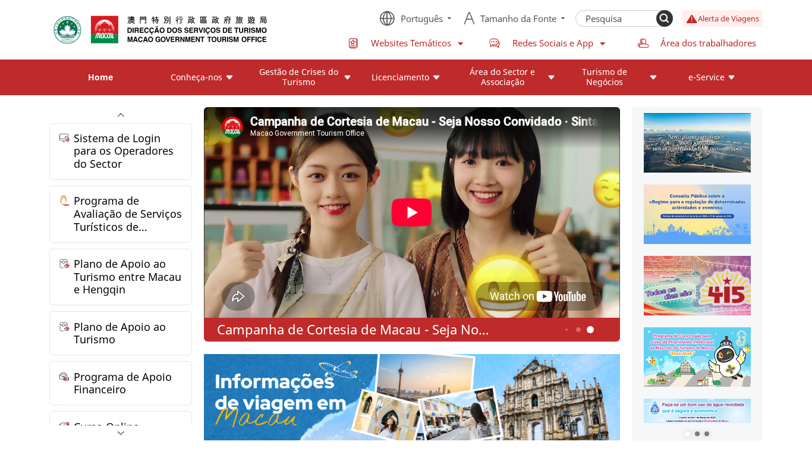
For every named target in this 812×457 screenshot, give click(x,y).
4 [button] (566, 329)
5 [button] (578, 330)
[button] (687, 433)
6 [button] (590, 330)
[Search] (664, 18)
